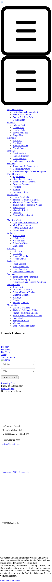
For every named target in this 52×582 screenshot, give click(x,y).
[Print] (8, 339)
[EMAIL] (8, 342)
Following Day (8, 388)
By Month (6, 349)
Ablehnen (16, 580)
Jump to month (8, 357)
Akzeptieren (5, 580)
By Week (5, 352)
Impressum (6, 472)
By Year (5, 347)
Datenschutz (23, 472)
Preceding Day (8, 383)
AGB (15, 472)
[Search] (5, 359)
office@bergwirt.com (11, 444)
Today (4, 354)
